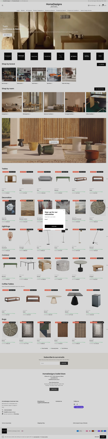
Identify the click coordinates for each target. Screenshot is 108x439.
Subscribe (54, 226)
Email (46, 219)
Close (63, 210)
